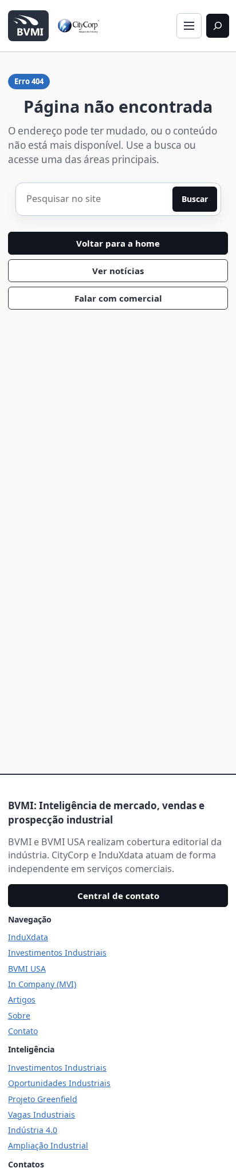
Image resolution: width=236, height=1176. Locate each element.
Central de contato (118, 895)
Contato (23, 1030)
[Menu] (189, 25)
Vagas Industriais (41, 1114)
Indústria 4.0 (32, 1129)
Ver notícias (118, 270)
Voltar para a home (118, 243)
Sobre (19, 1015)
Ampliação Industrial (48, 1145)
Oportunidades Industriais (59, 1083)
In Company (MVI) (42, 984)
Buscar (195, 198)
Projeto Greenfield (42, 1099)
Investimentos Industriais (57, 952)
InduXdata (28, 937)
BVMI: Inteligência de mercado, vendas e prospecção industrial (106, 812)
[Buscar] (217, 26)
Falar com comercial (118, 298)
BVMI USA (27, 968)
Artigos (22, 999)
